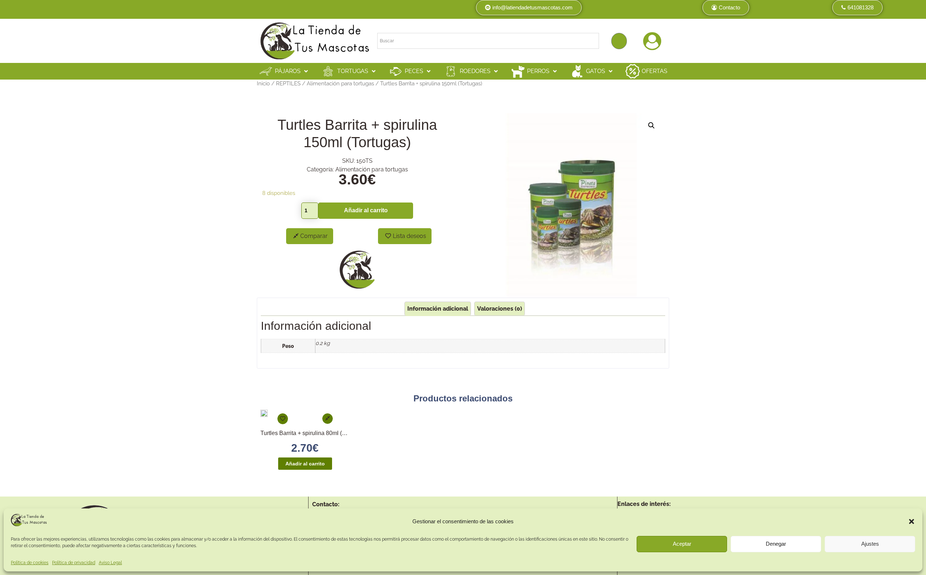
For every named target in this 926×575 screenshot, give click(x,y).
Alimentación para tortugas (340, 83)
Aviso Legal (110, 562)
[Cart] (619, 41)
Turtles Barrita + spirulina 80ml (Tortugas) (313, 433)
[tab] (437, 309)
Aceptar (682, 544)
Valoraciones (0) (499, 308)
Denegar (776, 544)
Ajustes (870, 544)
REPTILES (288, 83)
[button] (911, 521)
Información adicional (437, 308)
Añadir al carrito (366, 210)
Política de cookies (29, 562)
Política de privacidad (73, 562)
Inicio (263, 83)
